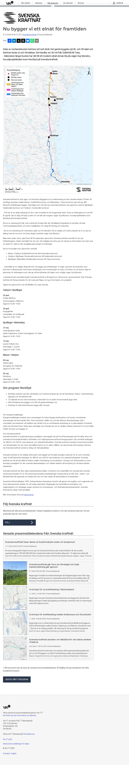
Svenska (6, 753)
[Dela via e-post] (37, 41)
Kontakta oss (29, 734)
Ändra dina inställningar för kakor (16, 744)
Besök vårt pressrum (17, 679)
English (14, 753)
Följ (7, 522)
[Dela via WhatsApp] (32, 41)
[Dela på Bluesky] (28, 41)
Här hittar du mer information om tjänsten (19, 715)
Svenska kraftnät (30, 35)
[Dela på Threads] (23, 41)
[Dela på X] (19, 41)
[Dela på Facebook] (10, 41)
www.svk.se (29, 495)
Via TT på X (7, 739)
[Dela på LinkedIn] (14, 41)
